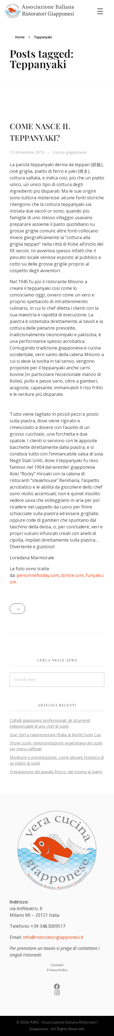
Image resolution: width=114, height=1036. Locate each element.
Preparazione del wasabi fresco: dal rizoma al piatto (56, 771)
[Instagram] (57, 993)
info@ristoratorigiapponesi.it (53, 937)
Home (20, 37)
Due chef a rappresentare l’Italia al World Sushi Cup (55, 734)
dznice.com (72, 575)
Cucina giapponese (70, 152)
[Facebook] (57, 987)
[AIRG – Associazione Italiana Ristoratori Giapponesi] (39, 10)
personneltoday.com (38, 575)
